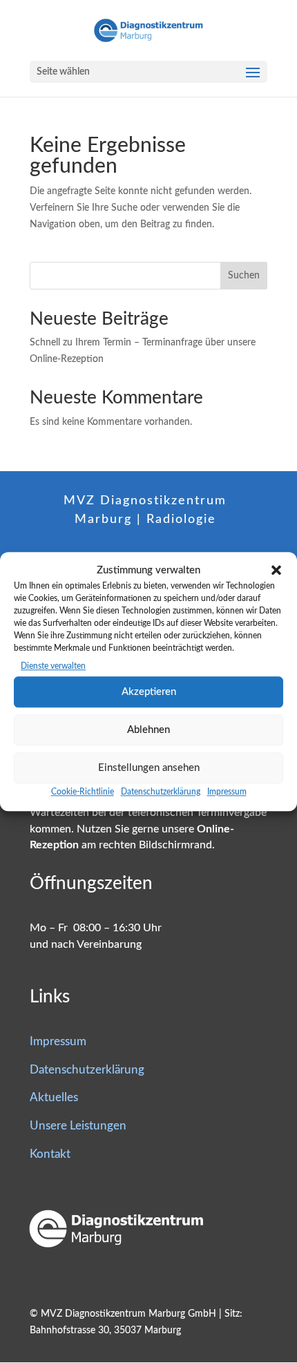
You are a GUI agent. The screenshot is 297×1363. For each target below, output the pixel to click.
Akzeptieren (149, 692)
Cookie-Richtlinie (82, 792)
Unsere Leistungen (78, 1126)
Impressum (227, 792)
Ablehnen (148, 730)
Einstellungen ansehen (149, 768)
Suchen (244, 275)
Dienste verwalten (53, 667)
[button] (276, 571)
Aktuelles (54, 1097)
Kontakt (50, 1154)
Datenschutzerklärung (160, 792)
